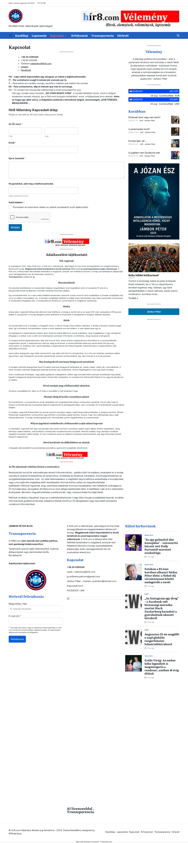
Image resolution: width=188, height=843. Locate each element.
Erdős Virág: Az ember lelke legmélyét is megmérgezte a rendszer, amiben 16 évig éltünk (162, 666)
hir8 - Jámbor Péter (147, 120)
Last (47, 136)
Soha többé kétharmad (143, 275)
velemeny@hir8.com (40, 63)
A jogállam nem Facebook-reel (144, 152)
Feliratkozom (17, 639)
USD (177, 103)
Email (12, 142)
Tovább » (133, 298)
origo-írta (149, 535)
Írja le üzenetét (17, 158)
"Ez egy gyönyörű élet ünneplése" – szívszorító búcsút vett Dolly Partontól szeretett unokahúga (161, 546)
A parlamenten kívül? (139, 129)
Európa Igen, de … (137, 141)
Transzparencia (102, 35)
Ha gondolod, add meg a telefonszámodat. (31, 183)
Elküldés (15, 227)
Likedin (24, 66)
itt (34, 277)
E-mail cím (15, 616)
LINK (82, 590)
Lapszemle (39, 35)
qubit (147, 594)
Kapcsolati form (75, 585)
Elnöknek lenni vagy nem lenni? (144, 117)
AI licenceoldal (79, 808)
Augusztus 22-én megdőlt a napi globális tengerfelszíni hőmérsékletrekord (162, 639)
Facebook (26, 70)
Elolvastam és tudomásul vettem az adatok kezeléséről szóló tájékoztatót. (50, 207)
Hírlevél (123, 35)
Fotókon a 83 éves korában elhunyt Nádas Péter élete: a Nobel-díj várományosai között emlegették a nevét (161, 575)
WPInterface (15, 833)
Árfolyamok (79, 35)
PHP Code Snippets (83, 842)
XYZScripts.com (106, 842)
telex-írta (149, 656)
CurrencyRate (166, 95)
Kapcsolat (57, 35)
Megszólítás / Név (18, 603)
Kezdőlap (21, 35)
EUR (177, 95)
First (11, 136)
